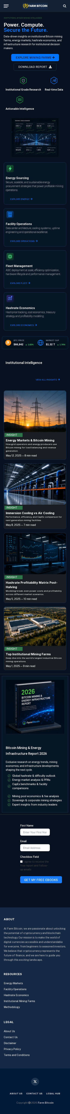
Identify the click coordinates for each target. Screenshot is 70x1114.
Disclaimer (10, 1043)
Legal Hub (53, 1093)
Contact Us (11, 1037)
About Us (9, 1031)
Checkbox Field (29, 856)
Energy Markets (13, 983)
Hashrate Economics (16, 995)
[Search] (64, 6)
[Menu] (6, 6)
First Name (26, 825)
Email (23, 841)
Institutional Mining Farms (19, 1001)
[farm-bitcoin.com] (35, 6)
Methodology (12, 1007)
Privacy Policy (12, 1049)
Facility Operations (15, 989)
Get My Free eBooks (41, 880)
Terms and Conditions (17, 1055)
